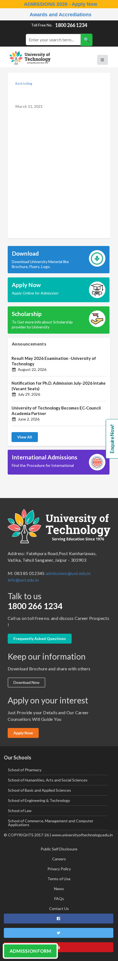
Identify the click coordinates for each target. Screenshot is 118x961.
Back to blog (23, 83)
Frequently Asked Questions (39, 638)
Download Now (26, 682)
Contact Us (59, 908)
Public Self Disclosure (59, 849)
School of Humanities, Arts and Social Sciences (48, 780)
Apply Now (23, 732)
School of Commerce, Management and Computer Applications (50, 822)
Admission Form (30, 951)
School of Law (20, 810)
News (59, 888)
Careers (59, 858)
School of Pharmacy (24, 769)
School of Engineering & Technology (39, 800)
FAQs (59, 898)
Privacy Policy (59, 868)
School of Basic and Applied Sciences (39, 790)
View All (24, 437)
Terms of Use (59, 878)
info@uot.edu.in (23, 579)
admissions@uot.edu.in (68, 573)
